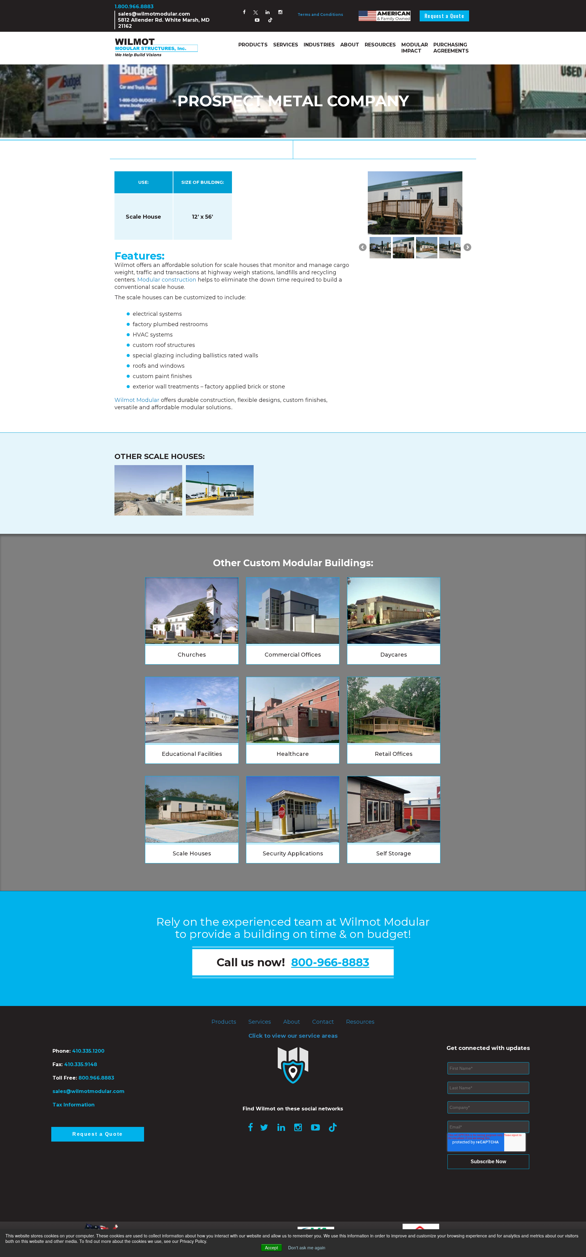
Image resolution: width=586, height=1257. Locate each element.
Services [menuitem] (285, 45)
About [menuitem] (349, 45)
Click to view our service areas (293, 1036)
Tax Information (73, 1105)
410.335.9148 (80, 1064)
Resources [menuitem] (380, 45)
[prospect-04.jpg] (450, 247)
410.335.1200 (88, 1051)
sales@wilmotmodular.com (154, 14)
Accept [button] (271, 1247)
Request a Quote (444, 16)
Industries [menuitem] (319, 45)
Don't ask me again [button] (306, 1247)
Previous (363, 250)
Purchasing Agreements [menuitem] (451, 48)
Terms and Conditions (320, 14)
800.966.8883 (96, 1078)
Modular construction (166, 279)
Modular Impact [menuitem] (414, 48)
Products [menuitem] (253, 45)
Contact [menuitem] (323, 1021)
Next (467, 250)
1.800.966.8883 (134, 6)
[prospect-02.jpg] (403, 247)
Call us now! (293, 962)
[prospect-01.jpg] (380, 247)
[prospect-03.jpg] (426, 247)
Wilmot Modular (136, 400)
